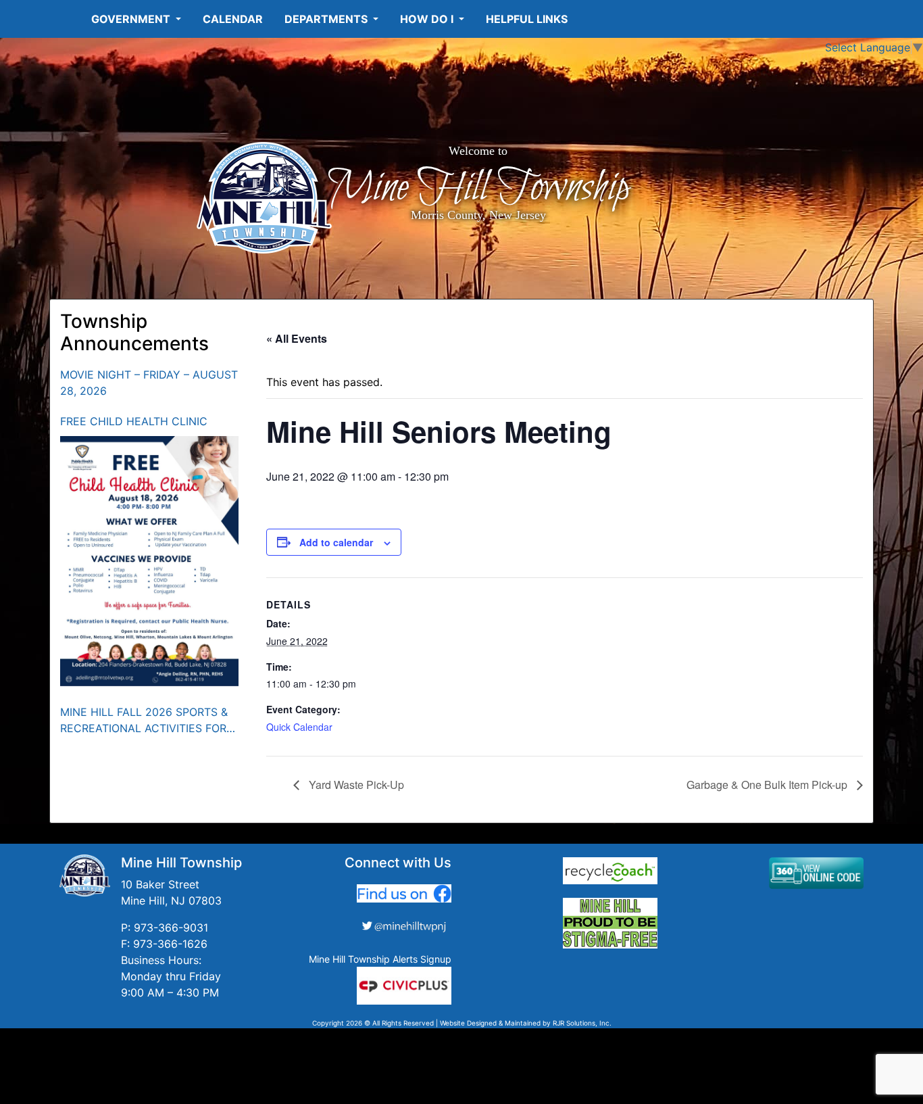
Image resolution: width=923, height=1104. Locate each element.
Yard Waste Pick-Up (355, 784)
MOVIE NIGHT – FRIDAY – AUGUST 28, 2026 (149, 383)
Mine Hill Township (478, 188)
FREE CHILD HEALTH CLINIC (133, 421)
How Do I (428, 19)
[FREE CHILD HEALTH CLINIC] (149, 561)
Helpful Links (527, 19)
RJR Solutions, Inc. (582, 1023)
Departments (327, 19)
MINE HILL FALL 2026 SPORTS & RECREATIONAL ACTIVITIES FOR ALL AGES (144, 720)
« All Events (296, 338)
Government (132, 19)
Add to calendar (336, 542)
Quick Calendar (299, 727)
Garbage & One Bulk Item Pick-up (768, 784)
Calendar (233, 19)
